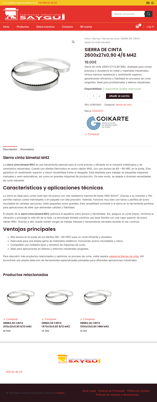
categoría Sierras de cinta (124, 256)
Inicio (6, 26)
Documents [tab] (27, 149)
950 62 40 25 (14, 371)
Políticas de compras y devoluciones (117, 394)
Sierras (96, 38)
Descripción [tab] (10, 149)
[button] (73, 42)
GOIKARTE (97, 111)
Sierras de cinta (110, 38)
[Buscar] (148, 14)
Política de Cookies (138, 390)
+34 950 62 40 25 (47, 2)
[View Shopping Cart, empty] (137, 27)
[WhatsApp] (152, 3)
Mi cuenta (86, 26)
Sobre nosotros (45, 26)
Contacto (67, 26)
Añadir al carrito (119, 96)
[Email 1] (148, 3)
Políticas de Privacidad (111, 390)
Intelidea (60, 393)
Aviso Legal (89, 390)
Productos (23, 26)
